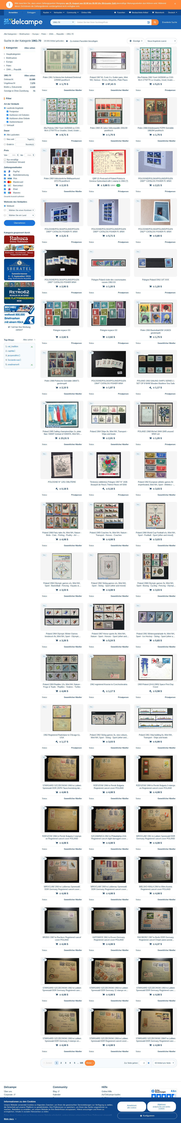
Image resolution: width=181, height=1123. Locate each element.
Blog (55, 1091)
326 (81, 1063)
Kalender (57, 1094)
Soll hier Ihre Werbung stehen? (20, 328)
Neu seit (10, 139)
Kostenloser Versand (16, 162)
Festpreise (14, 111)
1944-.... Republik (13, 69)
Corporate (8, 1094)
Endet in (10, 144)
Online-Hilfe (107, 1091)
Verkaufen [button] (58, 12)
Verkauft (10, 125)
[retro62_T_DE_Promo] (19, 293)
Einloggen (31, 12)
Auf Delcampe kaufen (111, 1094)
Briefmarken (11, 58)
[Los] (148, 1062)
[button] (148, 22)
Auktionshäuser (16, 122)
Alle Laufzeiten (13, 135)
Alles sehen (29, 48)
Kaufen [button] (46, 12)
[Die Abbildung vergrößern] (61, 60)
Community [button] (71, 12)
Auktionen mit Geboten (19, 115)
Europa (9, 62)
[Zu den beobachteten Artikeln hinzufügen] (80, 50)
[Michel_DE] (19, 314)
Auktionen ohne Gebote (19, 118)
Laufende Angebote (15, 108)
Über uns (8, 1091)
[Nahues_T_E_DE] (19, 246)
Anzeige (136, 41)
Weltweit (10, 206)
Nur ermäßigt (12, 159)
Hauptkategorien (13, 54)
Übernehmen (19, 223)
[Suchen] (155, 22)
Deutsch (171, 12)
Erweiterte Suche (169, 22)
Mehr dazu (9, 1119)
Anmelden (13, 12)
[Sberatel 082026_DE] (19, 270)
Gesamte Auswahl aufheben (14, 196)
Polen (8, 65)
